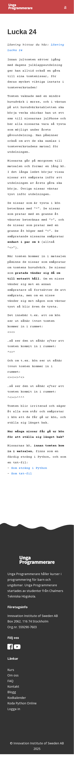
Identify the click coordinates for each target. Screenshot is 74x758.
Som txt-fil (21, 473)
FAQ (10, 681)
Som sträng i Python (29, 468)
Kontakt (13, 686)
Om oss (13, 675)
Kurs (10, 670)
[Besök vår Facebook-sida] (10, 648)
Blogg (11, 692)
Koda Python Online (22, 703)
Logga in (13, 709)
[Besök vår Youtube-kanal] (17, 648)
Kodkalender (16, 698)
